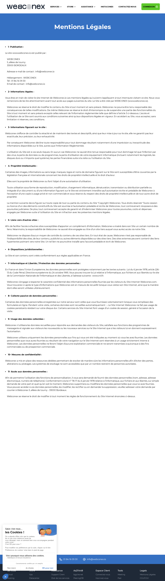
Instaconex (107, 7)
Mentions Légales (148, 574)
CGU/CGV (144, 578)
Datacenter (34, 578)
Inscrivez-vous (102, 578)
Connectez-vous (103, 574)
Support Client (58, 574)
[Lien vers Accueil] (25, 7)
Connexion (149, 7)
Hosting (10, 578)
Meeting (121, 574)
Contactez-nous (127, 7)
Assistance (87, 7)
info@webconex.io (96, 559)
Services (54, 7)
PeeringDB (78, 578)
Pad (119, 578)
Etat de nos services (60, 578)
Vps (31, 574)
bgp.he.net (78, 574)
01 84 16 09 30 (70, 559)
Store (70, 7)
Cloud (10, 574)
